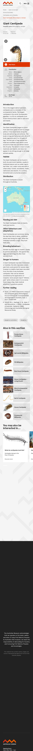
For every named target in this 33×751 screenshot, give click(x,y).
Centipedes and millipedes (10, 15)
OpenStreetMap (17, 212)
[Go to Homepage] (16, 742)
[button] (5, 188)
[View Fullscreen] (5, 210)
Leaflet (13, 212)
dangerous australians (11, 320)
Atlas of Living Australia (18, 216)
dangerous (24, 320)
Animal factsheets (8, 12)
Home (4, 10)
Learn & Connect (13, 10)
